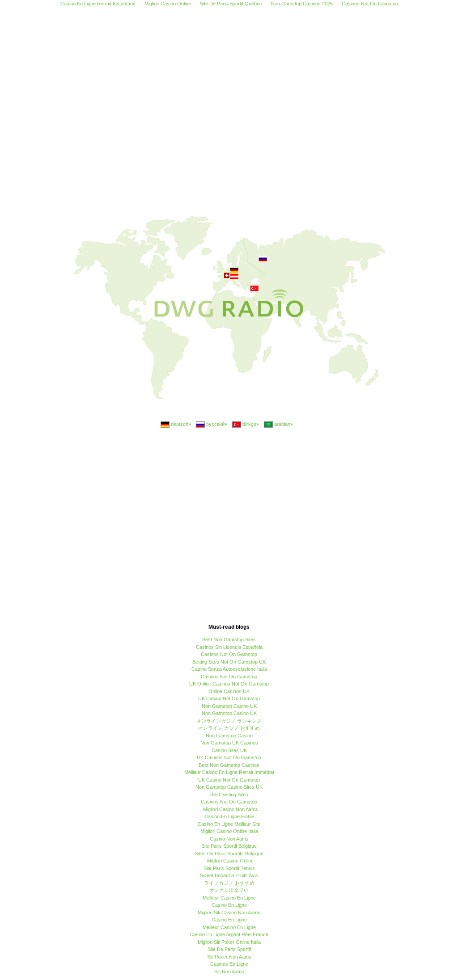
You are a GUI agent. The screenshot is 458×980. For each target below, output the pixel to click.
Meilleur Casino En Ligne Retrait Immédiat (229, 772)
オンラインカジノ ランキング (229, 720)
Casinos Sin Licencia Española (229, 647)
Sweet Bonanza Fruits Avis (229, 875)
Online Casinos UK (229, 691)
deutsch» (180, 424)
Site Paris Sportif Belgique (229, 846)
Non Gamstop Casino (229, 735)
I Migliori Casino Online (229, 860)
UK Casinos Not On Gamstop (229, 757)
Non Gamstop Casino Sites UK (229, 787)
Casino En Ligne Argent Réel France (229, 934)
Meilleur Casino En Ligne (229, 897)
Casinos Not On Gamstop (229, 654)
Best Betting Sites (229, 794)
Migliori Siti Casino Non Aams (229, 912)
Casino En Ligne (229, 905)
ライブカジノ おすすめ (229, 883)
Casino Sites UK (229, 750)
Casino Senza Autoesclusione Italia (229, 669)
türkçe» (250, 424)
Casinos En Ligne (229, 964)
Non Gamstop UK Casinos (229, 742)
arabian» (283, 424)
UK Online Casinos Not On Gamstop (229, 683)
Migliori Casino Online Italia (229, 831)
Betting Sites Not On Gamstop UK (229, 662)
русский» (216, 424)
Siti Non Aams (229, 971)
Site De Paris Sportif (229, 949)
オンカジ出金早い (229, 890)
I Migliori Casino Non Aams (229, 809)
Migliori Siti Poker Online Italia (229, 942)
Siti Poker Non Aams (229, 956)
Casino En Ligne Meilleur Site (229, 824)
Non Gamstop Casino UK (229, 706)
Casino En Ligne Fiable (229, 816)
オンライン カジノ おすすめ (229, 728)
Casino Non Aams (229, 838)
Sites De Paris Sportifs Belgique (229, 853)
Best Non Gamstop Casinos (229, 765)
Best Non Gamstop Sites (229, 639)
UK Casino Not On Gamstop (229, 698)
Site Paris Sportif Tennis (229, 868)
